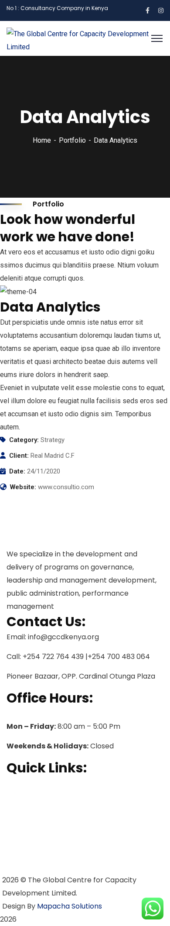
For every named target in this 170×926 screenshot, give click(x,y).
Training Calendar (37, 825)
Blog (14, 853)
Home (42, 140)
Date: (17, 471)
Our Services (28, 811)
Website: (23, 487)
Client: (19, 456)
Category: (24, 440)
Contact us (25, 867)
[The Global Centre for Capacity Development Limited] (85, 38)
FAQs (15, 839)
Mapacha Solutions (69, 906)
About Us (21, 797)
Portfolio (72, 140)
